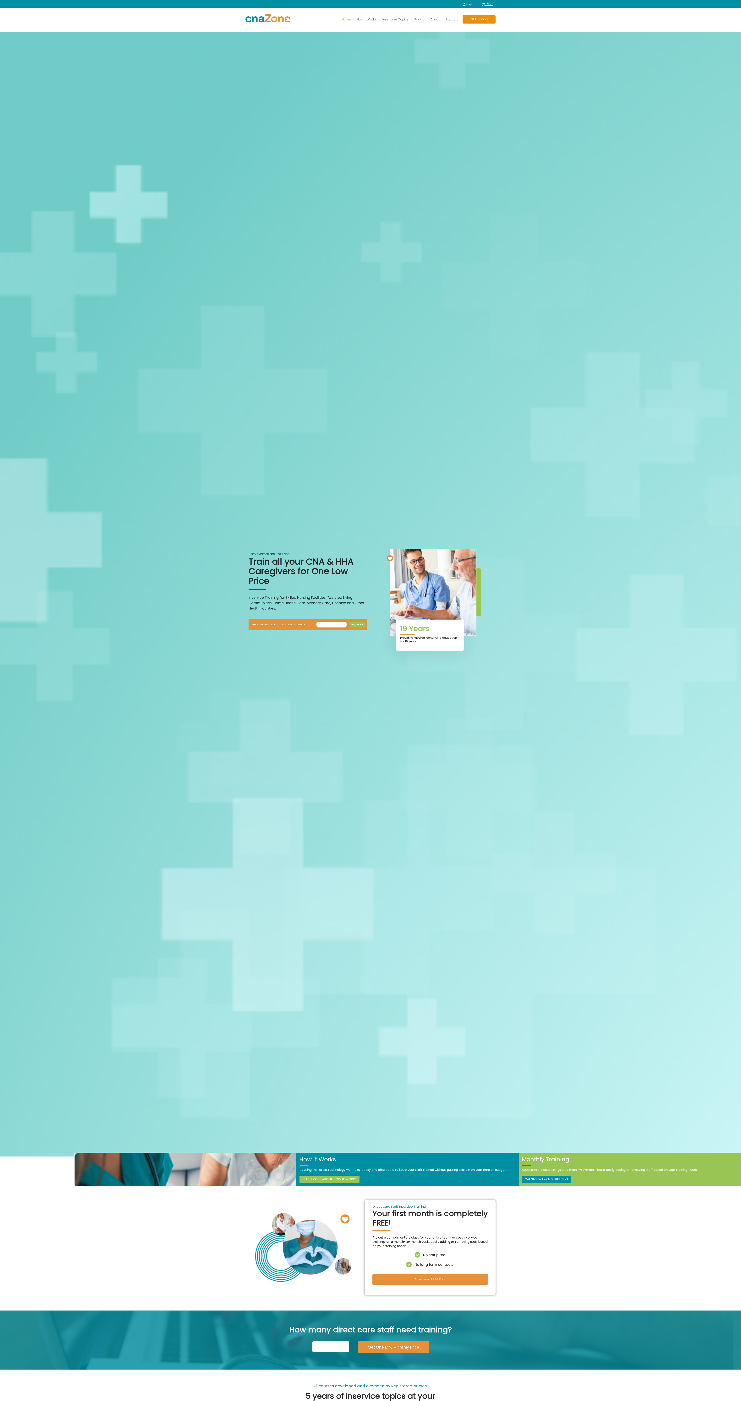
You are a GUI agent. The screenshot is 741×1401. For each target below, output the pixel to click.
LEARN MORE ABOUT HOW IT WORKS (329, 1179)
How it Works (366, 19)
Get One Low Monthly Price (393, 1347)
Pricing (419, 19)
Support (452, 19)
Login (469, 4)
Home (346, 19)
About (435, 19)
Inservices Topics (395, 19)
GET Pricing (479, 19)
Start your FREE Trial (430, 1279)
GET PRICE (357, 624)
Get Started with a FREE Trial (546, 1179)
